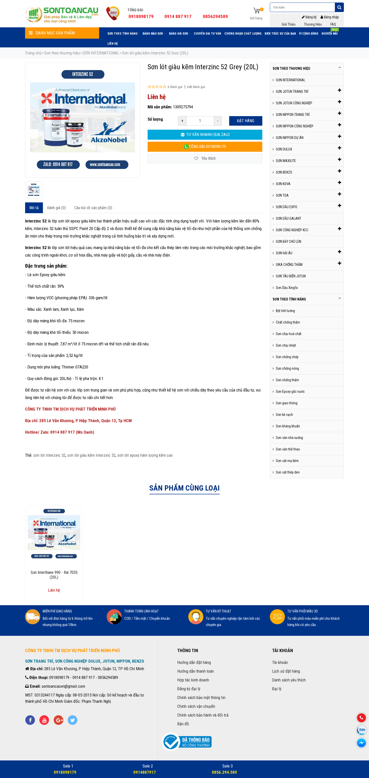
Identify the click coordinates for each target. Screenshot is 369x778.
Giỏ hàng (256, 18)
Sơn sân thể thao (288, 449)
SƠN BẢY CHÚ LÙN (288, 242)
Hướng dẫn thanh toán (195, 671)
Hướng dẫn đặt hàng (194, 662)
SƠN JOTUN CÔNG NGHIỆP (294, 103)
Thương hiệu (313, 24)
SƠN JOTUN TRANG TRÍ (292, 92)
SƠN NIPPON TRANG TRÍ (293, 115)
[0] (257, 11)
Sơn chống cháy (287, 357)
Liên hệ (112, 43)
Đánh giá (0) (56, 207)
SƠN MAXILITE (286, 161)
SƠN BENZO (284, 172)
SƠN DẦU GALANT (288, 218)
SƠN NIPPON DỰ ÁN (289, 138)
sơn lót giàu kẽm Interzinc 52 (91, 455)
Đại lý (276, 688)
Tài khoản (280, 662)
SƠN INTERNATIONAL (101, 52)
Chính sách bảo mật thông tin (201, 697)
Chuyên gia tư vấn (207, 33)
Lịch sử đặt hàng (286, 671)
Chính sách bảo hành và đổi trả (202, 715)
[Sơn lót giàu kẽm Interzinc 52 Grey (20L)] (34, 190)
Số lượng (155, 119)
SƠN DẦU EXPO (286, 207)
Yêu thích (208, 158)
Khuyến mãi (330, 32)
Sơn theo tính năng (122, 33)
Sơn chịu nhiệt (286, 345)
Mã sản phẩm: (160, 106)
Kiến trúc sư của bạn (280, 33)
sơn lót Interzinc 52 (49, 455)
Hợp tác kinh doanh (193, 679)
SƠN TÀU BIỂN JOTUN (291, 276)
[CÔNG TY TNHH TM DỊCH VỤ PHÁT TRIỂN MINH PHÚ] (62, 13)
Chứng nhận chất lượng (243, 33)
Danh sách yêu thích (289, 679)
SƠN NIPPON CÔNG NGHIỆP (295, 126)
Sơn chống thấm (287, 380)
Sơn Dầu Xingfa (287, 288)
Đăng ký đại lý (188, 688)
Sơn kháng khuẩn (288, 426)
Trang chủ (33, 52)
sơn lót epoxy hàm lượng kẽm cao (145, 455)
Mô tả (34, 207)
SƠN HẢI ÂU (284, 253)
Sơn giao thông (286, 403)
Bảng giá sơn (179, 33)
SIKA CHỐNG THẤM (289, 265)
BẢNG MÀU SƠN (153, 33)
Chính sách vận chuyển (196, 706)
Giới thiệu (288, 24)
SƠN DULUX (284, 149)
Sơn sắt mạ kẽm (287, 461)
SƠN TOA (282, 195)
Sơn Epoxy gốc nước (290, 392)
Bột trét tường (285, 311)
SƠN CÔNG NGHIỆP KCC (292, 230)
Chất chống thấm (288, 322)
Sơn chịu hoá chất (288, 334)
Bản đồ (183, 723)
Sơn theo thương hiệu (62, 52)
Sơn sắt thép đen (288, 472)
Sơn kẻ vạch (284, 415)
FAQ (333, 24)
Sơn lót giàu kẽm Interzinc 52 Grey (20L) (155, 52)
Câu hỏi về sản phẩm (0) (93, 207)
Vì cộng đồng (308, 33)
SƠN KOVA (283, 184)
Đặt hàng (245, 120)
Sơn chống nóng (287, 368)
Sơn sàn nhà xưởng (289, 438)
